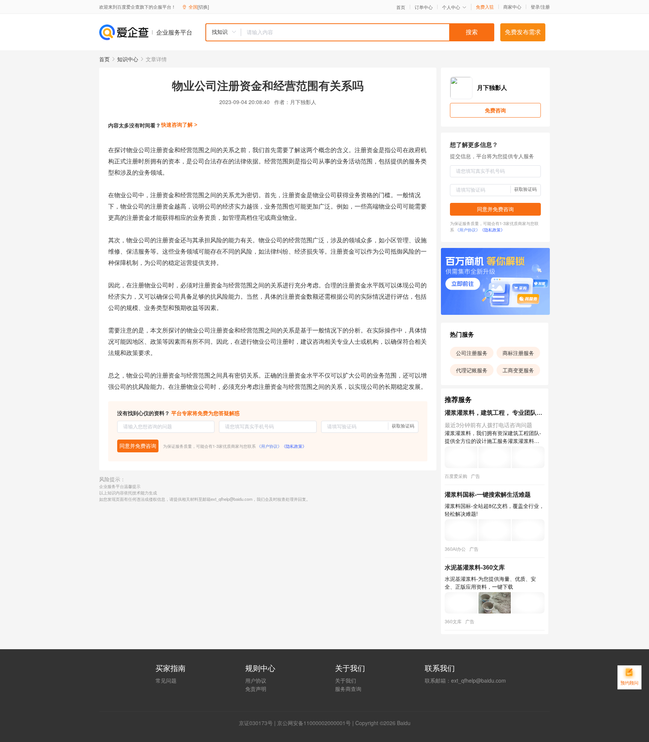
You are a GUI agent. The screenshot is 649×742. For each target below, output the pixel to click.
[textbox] (367, 32)
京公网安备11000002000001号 (314, 723)
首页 (400, 7)
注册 (545, 6)
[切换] (203, 6)
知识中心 (127, 59)
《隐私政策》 (294, 446)
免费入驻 (485, 7)
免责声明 (255, 688)
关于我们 (345, 680)
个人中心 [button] (451, 7)
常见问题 (166, 680)
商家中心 (512, 7)
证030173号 (258, 723)
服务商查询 (348, 688)
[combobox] (349, 32)
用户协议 (255, 680)
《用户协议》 (269, 446)
